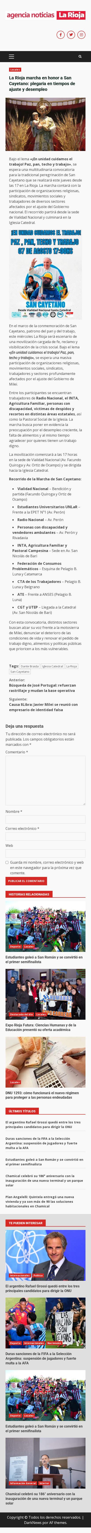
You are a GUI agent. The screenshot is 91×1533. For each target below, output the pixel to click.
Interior (44, 1483)
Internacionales (20, 1275)
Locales (15, 69)
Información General (23, 1483)
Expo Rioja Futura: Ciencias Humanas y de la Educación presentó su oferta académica (45, 994)
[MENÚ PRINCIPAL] (11, 56)
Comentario (17, 752)
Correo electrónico (22, 828)
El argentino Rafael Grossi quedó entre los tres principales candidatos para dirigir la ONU (45, 1255)
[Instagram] (81, 35)
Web (9, 845)
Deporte (15, 946)
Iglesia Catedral (52, 666)
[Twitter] (71, 35)
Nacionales (54, 1343)
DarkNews (33, 1522)
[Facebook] (61, 35)
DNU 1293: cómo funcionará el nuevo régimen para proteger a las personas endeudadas (45, 1062)
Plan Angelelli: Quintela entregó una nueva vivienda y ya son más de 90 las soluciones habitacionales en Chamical (40, 1201)
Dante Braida (30, 666)
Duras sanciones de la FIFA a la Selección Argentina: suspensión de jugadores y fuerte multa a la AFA (41, 1143)
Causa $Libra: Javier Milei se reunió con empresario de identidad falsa (43, 704)
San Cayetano (19, 672)
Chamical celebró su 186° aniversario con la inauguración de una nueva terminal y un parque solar (44, 1180)
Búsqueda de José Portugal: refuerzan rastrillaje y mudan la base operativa (42, 685)
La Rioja (71, 666)
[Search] (80, 56)
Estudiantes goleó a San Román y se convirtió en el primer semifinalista (45, 926)
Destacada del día (21, 1014)
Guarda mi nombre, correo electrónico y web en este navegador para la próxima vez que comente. (47, 867)
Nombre (14, 811)
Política (38, 1275)
